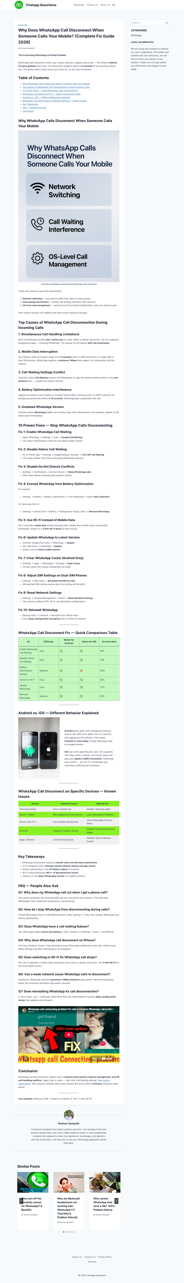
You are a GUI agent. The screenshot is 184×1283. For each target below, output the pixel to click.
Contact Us (92, 5)
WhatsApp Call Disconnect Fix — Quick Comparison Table (51, 94)
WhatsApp (79, 5)
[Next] (116, 1201)
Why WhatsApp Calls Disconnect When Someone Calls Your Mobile (56, 84)
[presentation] (32, 1182)
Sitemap (92, 1261)
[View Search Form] (113, 5)
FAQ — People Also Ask (34, 107)
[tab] (63, 1232)
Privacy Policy (105, 1257)
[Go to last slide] (21, 1201)
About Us (105, 5)
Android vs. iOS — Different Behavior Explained (46, 97)
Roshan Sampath (28, 48)
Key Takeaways (30, 104)
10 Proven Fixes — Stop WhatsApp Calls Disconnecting (50, 90)
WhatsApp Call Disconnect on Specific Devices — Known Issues (54, 101)
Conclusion (28, 111)
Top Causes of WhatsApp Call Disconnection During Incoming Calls (56, 87)
